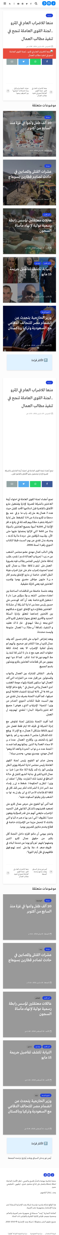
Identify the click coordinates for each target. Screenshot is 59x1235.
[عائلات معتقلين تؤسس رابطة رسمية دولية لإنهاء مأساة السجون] (29, 231)
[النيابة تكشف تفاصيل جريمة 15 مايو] (29, 279)
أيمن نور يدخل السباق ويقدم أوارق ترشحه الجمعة (29, 1158)
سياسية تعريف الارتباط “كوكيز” (17, 1234)
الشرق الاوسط (46, 312)
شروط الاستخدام (50, 1234)
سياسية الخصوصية (36, 1234)
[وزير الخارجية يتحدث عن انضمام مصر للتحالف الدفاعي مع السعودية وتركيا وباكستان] (29, 328)
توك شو (38, 263)
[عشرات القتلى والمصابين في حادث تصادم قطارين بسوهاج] (29, 182)
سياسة (49, 15)
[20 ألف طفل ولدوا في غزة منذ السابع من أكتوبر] (29, 133)
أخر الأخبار (47, 215)
